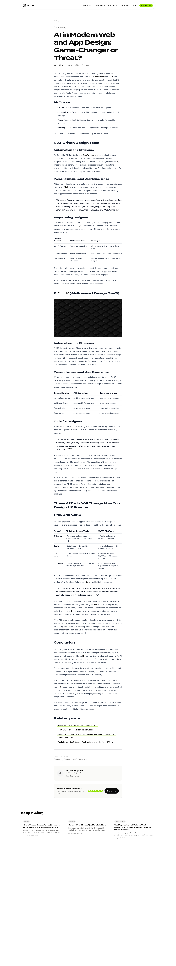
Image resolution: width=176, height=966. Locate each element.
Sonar (88, 582)
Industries (125, 5)
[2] (64, 187)
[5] (118, 162)
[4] (66, 187)
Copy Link (82, 759)
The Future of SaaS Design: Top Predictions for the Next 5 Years (85, 742)
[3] (60, 687)
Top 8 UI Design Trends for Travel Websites (76, 730)
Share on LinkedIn (70, 759)
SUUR (111, 77)
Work (134, 5)
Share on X (58, 759)
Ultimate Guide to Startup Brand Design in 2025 (77, 725)
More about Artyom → (73, 776)
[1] (83, 656)
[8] (71, 611)
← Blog (56, 21)
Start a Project (146, 5)
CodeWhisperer (89, 155)
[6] (116, 210)
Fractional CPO (113, 5)
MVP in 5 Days (87, 5)
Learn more (111, 791)
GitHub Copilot (98, 77)
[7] (95, 604)
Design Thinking (60, 27)
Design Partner (100, 5)
